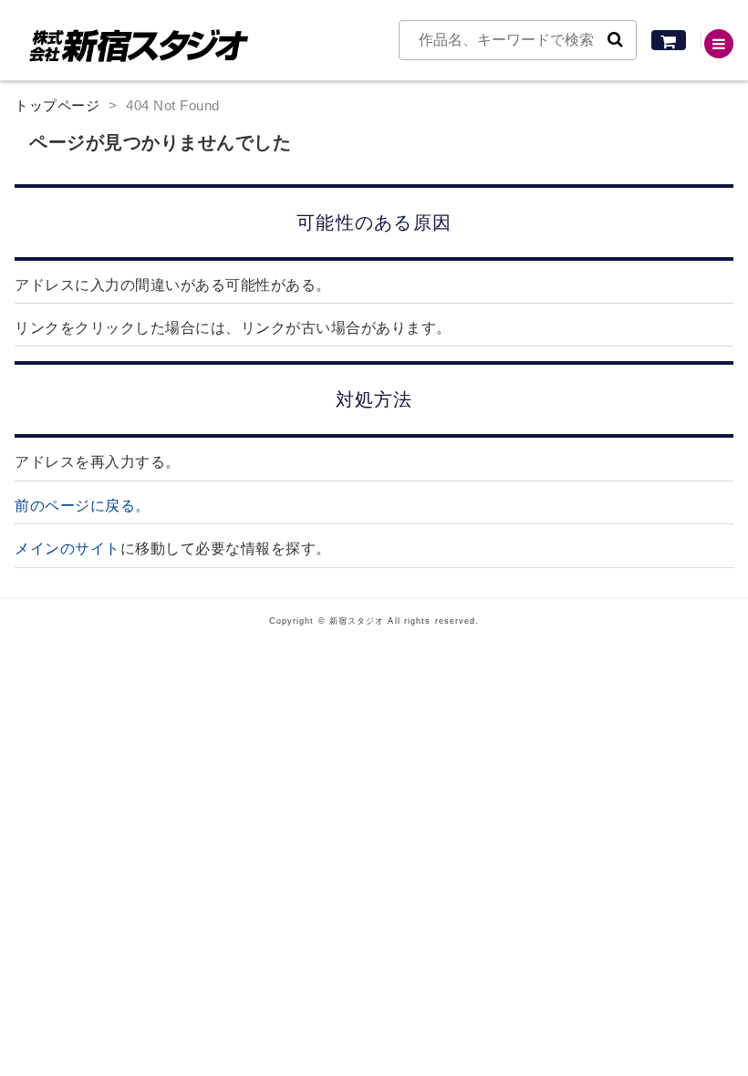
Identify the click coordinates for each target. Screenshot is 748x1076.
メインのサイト (67, 548)
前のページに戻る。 (83, 505)
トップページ (57, 105)
